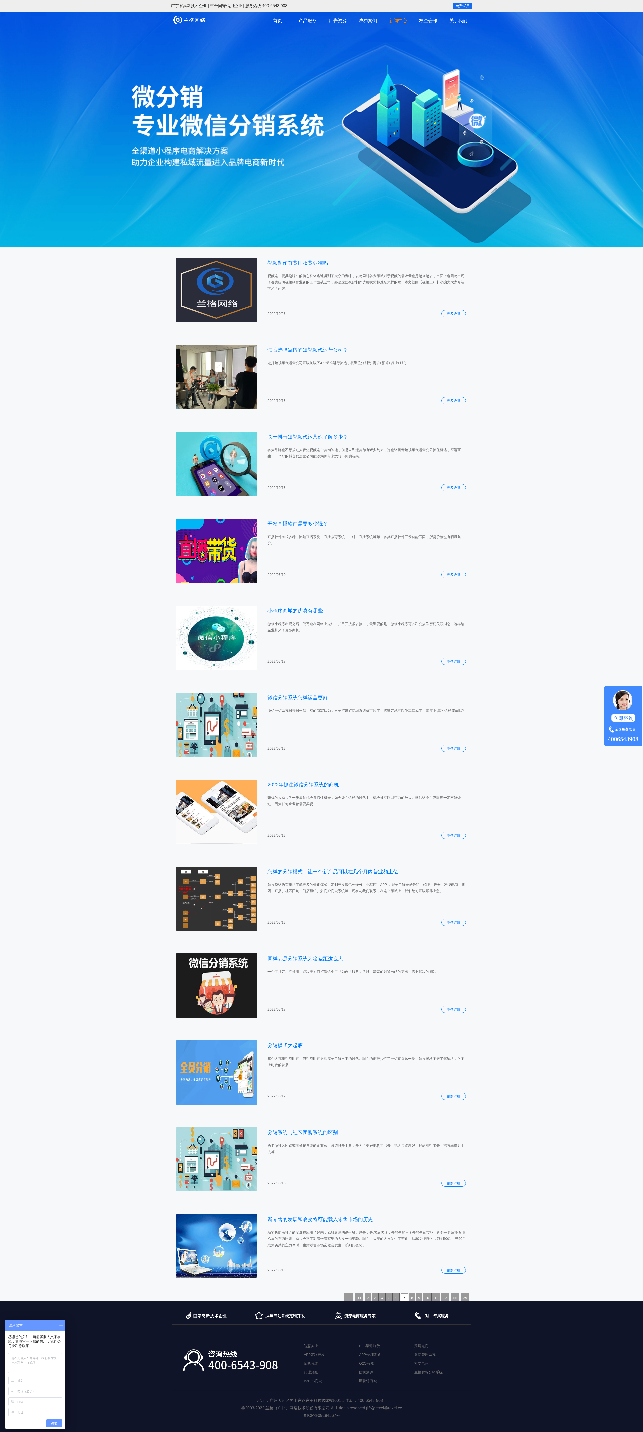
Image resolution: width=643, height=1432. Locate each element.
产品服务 (308, 20)
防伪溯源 (366, 1372)
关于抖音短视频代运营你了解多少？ (307, 437)
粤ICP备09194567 (319, 1415)
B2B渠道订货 (369, 1346)
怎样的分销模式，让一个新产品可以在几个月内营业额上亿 (332, 871)
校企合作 (428, 20)
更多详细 (454, 314)
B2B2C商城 (313, 1381)
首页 (277, 20)
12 (445, 1298)
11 (436, 1298)
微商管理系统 (425, 1355)
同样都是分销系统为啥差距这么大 (305, 958)
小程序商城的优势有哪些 (295, 610)
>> (455, 1298)
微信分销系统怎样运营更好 (297, 697)
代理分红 (311, 1372)
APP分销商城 (369, 1355)
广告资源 (338, 20)
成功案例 (368, 20)
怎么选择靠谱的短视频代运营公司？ (307, 350)
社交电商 (421, 1363)
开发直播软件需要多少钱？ (297, 524)
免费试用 (463, 6)
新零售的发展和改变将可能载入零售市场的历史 (320, 1219)
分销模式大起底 (285, 1045)
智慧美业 (311, 1346)
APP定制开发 (314, 1355)
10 (427, 1298)
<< (359, 1298)
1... (348, 1298)
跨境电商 (421, 1346)
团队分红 (311, 1363)
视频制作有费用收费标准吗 (297, 263)
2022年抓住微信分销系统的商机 (303, 784)
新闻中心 (398, 20)
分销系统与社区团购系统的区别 (302, 1132)
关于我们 (458, 20)
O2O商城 (366, 1363)
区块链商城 (368, 1381)
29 (465, 1298)
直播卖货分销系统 (428, 1372)
